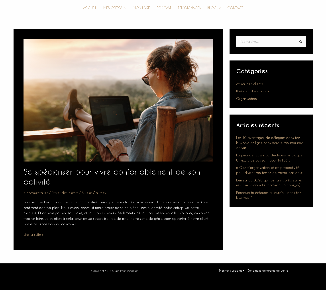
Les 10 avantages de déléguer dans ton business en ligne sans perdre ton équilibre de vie (269, 143)
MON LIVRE (141, 8)
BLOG (211, 8)
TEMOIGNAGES (189, 8)
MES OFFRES (112, 8)
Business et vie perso (252, 91)
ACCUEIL (90, 8)
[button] (124, 8)
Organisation (246, 99)
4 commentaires (36, 193)
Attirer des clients (64, 193)
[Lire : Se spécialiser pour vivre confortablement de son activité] (118, 100)
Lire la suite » (34, 234)
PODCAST (164, 8)
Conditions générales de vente (267, 270)
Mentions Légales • (231, 270)
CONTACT (235, 8)
